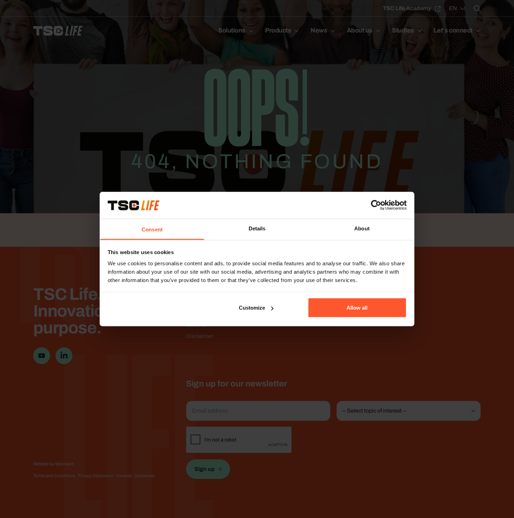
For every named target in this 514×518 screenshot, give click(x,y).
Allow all (357, 308)
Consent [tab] (152, 229)
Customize (252, 308)
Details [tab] (257, 228)
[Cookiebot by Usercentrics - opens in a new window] (376, 205)
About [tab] (362, 228)
